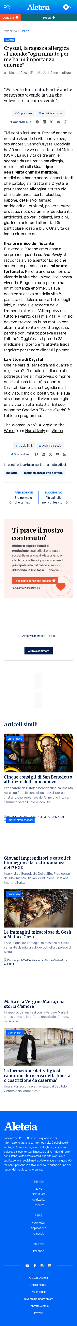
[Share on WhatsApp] (65, 121)
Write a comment (39, 651)
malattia (12, 473)
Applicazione (38, 1228)
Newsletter (38, 1222)
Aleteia (41, 73)
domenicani (15, 1032)
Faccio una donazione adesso (33, 581)
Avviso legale (38, 1292)
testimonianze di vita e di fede (43, 473)
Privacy (38, 1313)
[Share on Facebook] (37, 121)
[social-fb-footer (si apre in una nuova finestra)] (35, 1266)
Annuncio (38, 1233)
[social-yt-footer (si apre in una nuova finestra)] (27, 1266)
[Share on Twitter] (51, 121)
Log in (51, 636)
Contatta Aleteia (39, 1306)
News (38, 1188)
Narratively (35, 430)
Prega (47, 17)
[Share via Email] (58, 121)
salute (25, 31)
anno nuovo (15, 738)
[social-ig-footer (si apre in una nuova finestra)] (50, 1266)
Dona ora (8, 17)
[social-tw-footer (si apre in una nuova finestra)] (42, 1266)
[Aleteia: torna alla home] (38, 7)
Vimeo (57, 430)
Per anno (38, 1251)
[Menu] (13, 7)
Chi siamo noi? (38, 1285)
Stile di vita (10, 31)
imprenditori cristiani (20, 820)
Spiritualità (38, 1199)
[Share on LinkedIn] (44, 121)
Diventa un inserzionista (38, 1299)
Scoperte (38, 1205)
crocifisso (14, 894)
